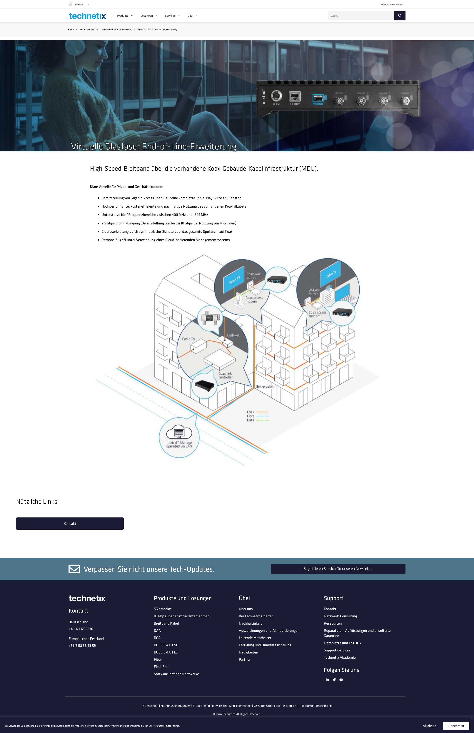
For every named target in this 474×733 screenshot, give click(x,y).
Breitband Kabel (87, 29)
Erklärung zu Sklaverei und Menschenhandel (222, 706)
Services (170, 15)
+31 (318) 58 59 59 (82, 645)
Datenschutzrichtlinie (168, 725)
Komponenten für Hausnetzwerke (116, 29)
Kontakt (70, 523)
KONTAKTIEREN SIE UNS (392, 4)
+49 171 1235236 (81, 628)
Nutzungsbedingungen (176, 706)
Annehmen (456, 726)
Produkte (122, 15)
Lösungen (147, 15)
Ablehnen (429, 726)
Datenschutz (150, 706)
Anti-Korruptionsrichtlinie (315, 706)
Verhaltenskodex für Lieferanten (275, 706)
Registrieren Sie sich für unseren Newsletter (338, 569)
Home (71, 29)
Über (190, 15)
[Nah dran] (471, 718)
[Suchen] (399, 15)
